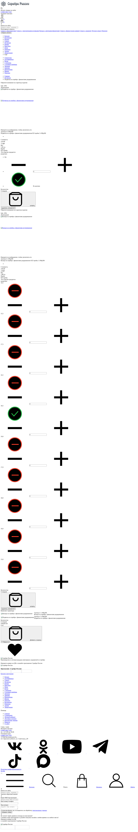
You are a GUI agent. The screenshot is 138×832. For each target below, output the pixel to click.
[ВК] (15, 753)
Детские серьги (96, 31)
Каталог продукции (7, 674)
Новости (7, 722)
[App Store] (16, 672)
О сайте (7, 724)
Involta (3, 771)
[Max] (43, 767)
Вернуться (6, 642)
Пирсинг (104, 31)
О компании (8, 715)
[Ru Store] (27, 672)
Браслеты (8, 685)
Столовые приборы (11, 64)
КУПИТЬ (32, 205)
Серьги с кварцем (85, 31)
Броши (7, 683)
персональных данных (39, 810)
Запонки (7, 66)
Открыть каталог (6, 32)
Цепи (6, 687)
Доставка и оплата (10, 718)
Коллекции (8, 702)
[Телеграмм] (100, 753)
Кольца (7, 677)
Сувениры (8, 63)
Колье (6, 61)
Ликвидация (8, 707)
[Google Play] (6, 672)
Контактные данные (11, 720)
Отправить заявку (7, 812)
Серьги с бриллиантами (8, 31)
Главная (7, 76)
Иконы (7, 71)
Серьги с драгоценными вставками (27, 31)
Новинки (7, 704)
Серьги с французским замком (69, 31)
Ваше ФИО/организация (9, 797)
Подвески (8, 78)
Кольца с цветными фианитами (49, 31)
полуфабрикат (9, 59)
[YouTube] (72, 753)
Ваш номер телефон (7, 801)
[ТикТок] (15, 767)
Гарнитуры (8, 58)
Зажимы (7, 68)
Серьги (7, 680)
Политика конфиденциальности (11, 769)
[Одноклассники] (43, 753)
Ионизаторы (8, 69)
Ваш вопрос (4, 805)
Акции (7, 705)
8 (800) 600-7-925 (6, 12)
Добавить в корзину (35, 640)
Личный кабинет (10, 717)
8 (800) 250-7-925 (6, 735)
